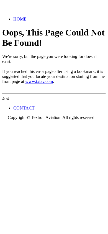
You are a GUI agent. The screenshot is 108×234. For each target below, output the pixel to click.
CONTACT (24, 108)
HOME (20, 19)
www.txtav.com (39, 81)
